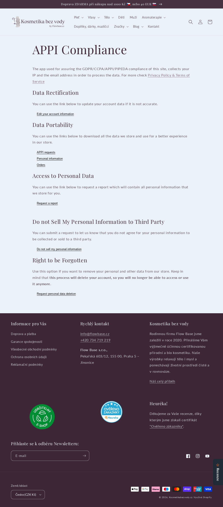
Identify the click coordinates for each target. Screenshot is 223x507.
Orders (41, 165)
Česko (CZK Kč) (25, 494)
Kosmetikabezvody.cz (181, 497)
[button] (78, 17)
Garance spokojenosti (26, 342)
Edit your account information (55, 114)
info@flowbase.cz (95, 334)
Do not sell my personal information (59, 249)
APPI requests (46, 152)
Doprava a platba (23, 334)
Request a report (47, 203)
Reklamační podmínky (27, 364)
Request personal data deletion (56, 293)
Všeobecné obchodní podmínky (34, 349)
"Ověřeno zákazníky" (166, 426)
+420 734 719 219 (95, 340)
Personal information (50, 158)
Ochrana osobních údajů (29, 357)
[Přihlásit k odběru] (84, 456)
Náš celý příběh (162, 381)
